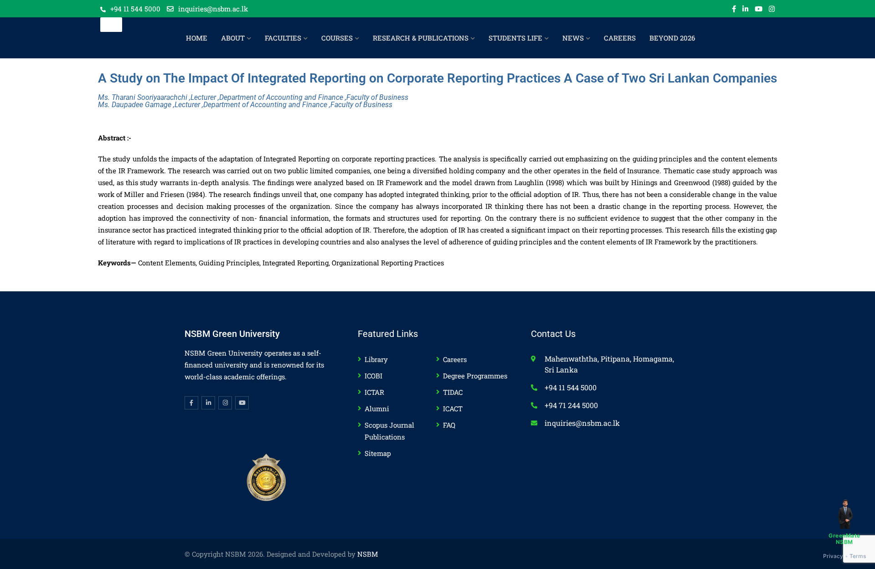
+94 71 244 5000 (571, 405)
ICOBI (373, 375)
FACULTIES (283, 37)
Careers (455, 359)
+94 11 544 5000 (135, 8)
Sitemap (378, 453)
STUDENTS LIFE (515, 37)
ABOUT (233, 37)
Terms (857, 556)
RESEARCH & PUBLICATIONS (420, 37)
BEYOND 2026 (672, 37)
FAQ (449, 424)
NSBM (367, 554)
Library (376, 359)
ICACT (453, 408)
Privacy (833, 556)
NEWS (573, 37)
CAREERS (620, 37)
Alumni (377, 408)
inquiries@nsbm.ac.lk (213, 8)
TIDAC (453, 392)
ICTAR (374, 392)
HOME (196, 37)
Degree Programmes (475, 375)
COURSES (337, 37)
